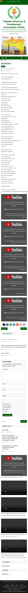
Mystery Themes (13, 583)
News (3, 66)
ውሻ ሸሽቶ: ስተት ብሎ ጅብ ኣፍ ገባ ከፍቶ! (9, 339)
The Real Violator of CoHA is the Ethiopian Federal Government (10, 447)
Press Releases (6, 586)
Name (4, 383)
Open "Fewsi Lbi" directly (20, 293)
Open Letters (24, 586)
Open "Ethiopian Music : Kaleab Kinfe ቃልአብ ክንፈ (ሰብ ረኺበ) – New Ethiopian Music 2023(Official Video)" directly (14, 215)
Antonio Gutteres (5, 353)
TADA (14, 68)
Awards (12, 585)
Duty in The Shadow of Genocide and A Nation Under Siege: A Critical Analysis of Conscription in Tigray (14, 346)
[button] (4, 324)
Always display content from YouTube (15, 209)
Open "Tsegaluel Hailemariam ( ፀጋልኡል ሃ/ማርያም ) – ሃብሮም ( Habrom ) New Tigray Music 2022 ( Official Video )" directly (15, 268)
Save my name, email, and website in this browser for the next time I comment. (7, 407)
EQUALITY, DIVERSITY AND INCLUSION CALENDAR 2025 (15, 591)
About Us (7, 585)
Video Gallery (8, 588)
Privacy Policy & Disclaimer (14, 589)
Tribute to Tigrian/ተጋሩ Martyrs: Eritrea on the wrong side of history (5, 328)
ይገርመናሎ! (24, 328)
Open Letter (5, 430)
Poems (12, 586)
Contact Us (21, 588)
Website (4, 395)
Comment (5, 369)
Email (4, 389)
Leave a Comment (6, 70)
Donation (15, 588)
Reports (17, 586)
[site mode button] (22, 58)
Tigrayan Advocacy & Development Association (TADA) (14, 24)
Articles (21, 585)
